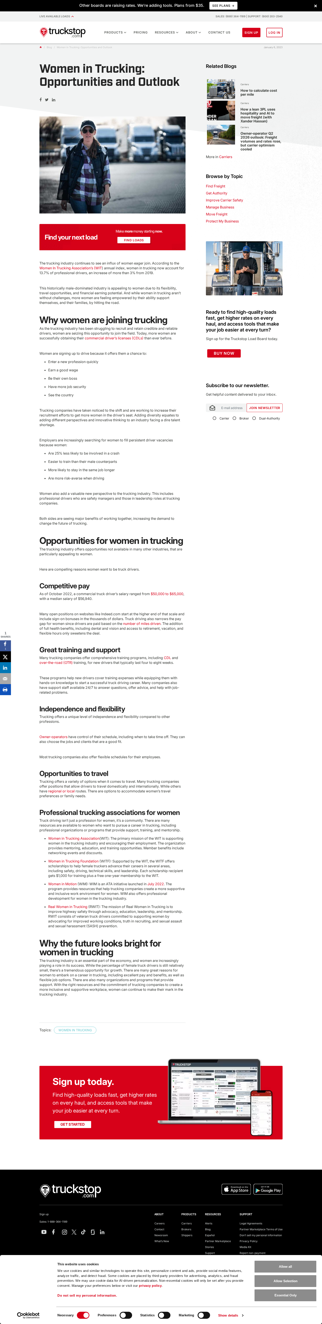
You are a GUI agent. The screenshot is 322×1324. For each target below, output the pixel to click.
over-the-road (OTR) (56, 662)
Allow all (285, 1266)
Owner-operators (53, 737)
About (192, 32)
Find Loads (134, 240)
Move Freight (216, 214)
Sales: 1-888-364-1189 (53, 1221)
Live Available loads (55, 16)
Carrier (224, 418)
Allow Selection (285, 1281)
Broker (244, 418)
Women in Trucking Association (73, 838)
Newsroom (161, 1235)
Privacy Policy (249, 1241)
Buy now (224, 353)
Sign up (44, 1214)
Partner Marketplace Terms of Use (261, 1229)
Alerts (208, 1223)
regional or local (61, 791)
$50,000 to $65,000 (166, 594)
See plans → (223, 5)
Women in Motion (62, 884)
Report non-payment (252, 1253)
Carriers (186, 1223)
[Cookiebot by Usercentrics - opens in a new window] (28, 1315)
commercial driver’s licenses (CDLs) (114, 338)
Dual (269, 418)
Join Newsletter (264, 408)
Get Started (72, 1124)
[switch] (126, 1315)
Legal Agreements (251, 1223)
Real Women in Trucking (67, 906)
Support (210, 1253)
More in (219, 157)
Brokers (186, 1229)
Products (113, 32)
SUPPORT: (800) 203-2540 (265, 16)
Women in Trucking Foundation (73, 861)
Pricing (141, 32)
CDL (167, 658)
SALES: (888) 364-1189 (231, 16)
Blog (208, 1229)
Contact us (219, 32)
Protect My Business (222, 221)
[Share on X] (5, 656)
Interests (212, 380)
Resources (165, 32)
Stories (209, 1247)
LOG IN (274, 32)
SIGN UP (251, 32)
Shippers (186, 1235)
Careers (159, 1223)
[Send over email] (5, 678)
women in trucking (75, 1030)
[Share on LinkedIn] (5, 667)
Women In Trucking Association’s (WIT (70, 268)
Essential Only (285, 1295)
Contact (159, 1229)
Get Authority (216, 193)
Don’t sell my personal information (261, 1235)
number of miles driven (142, 623)
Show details (228, 1315)
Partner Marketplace (218, 1241)
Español (210, 1235)
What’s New (161, 1241)
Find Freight (215, 186)
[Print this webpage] (5, 689)
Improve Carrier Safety (224, 200)
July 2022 (155, 884)
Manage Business (220, 207)
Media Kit (245, 1247)
